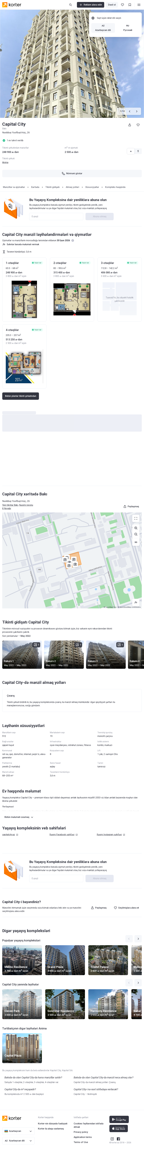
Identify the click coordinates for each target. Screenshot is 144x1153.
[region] (72, 560)
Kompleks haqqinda (115, 187)
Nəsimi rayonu (26, 505)
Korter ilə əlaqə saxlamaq (51, 1128)
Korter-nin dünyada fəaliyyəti (52, 1123)
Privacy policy (81, 1132)
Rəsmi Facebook (62, 834)
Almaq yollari (72, 187)
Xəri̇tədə (35, 187)
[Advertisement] (72, 461)
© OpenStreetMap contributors (129, 607)
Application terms (83, 1137)
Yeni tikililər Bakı (10, 505)
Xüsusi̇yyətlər (92, 187)
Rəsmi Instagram (109, 834)
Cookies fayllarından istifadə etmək (88, 1125)
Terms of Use (81, 1142)
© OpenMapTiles (110, 607)
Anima (5, 162)
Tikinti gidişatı (52, 187)
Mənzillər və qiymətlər (14, 187)
